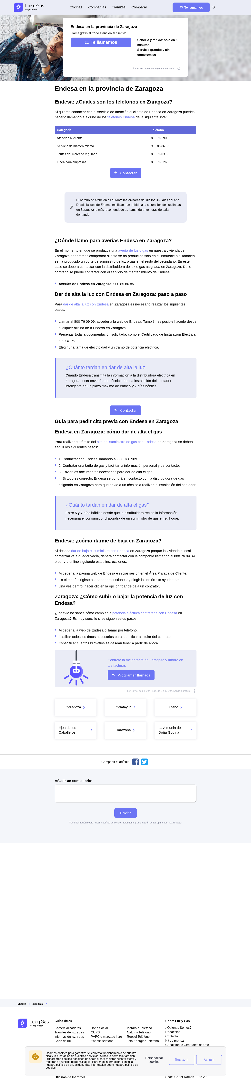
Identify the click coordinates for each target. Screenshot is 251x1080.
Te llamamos (104, 42)
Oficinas (76, 7)
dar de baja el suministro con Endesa (100, 551)
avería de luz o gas (133, 250)
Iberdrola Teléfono (139, 1028)
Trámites (119, 7)
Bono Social (99, 1028)
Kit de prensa (174, 1040)
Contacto (171, 1036)
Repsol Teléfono (138, 1036)
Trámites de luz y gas (69, 1032)
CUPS (95, 1032)
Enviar (125, 813)
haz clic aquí (175, 822)
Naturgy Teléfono (139, 1032)
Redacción (172, 1032)
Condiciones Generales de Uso (187, 1045)
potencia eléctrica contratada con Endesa (144, 613)
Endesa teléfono (102, 1041)
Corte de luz (63, 1041)
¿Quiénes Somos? (178, 1027)
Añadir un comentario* (74, 781)
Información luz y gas (69, 1036)
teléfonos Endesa (121, 117)
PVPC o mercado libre (106, 1036)
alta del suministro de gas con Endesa (126, 442)
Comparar (139, 7)
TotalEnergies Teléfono (143, 1041)
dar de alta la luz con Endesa (86, 304)
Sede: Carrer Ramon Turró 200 (186, 1077)
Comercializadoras (68, 1028)
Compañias (97, 7)
